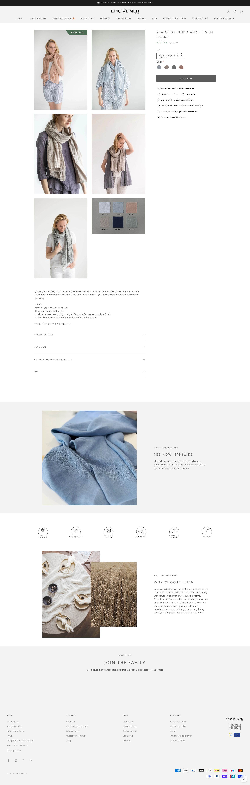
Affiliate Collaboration (181, 735)
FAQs (9, 735)
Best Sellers (128, 721)
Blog (68, 740)
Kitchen (141, 18)
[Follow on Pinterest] (23, 760)
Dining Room (123, 18)
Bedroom (105, 18)
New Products (130, 726)
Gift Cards (128, 735)
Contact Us (13, 721)
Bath (154, 18)
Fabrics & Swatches (174, 18)
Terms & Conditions (17, 745)
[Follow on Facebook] (8, 760)
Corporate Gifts (178, 726)
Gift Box (126, 740)
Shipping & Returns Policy (20, 740)
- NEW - (20, 18)
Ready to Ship (200, 18)
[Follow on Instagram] (15, 760)
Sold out (186, 78)
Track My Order (14, 726)
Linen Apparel (38, 18)
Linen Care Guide (16, 731)
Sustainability (73, 731)
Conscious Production (77, 726)
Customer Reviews (75, 735)
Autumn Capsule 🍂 (63, 18)
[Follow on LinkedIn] (31, 760)
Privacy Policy (14, 750)
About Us (70, 721)
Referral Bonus (177, 740)
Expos (173, 731)
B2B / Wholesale (224, 18)
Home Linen (87, 18)
